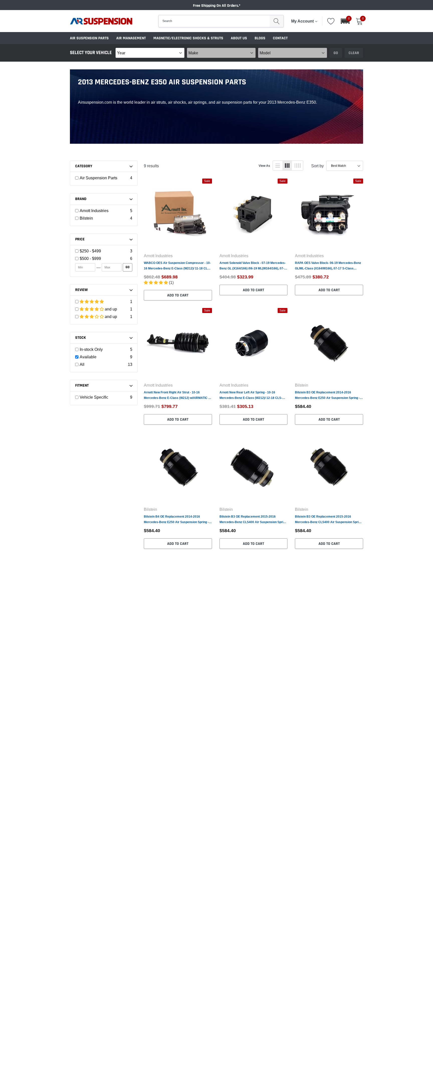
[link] (178, 214)
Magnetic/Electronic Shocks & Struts (188, 38)
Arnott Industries (158, 256)
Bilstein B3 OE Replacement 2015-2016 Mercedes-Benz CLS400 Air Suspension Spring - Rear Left (253, 520)
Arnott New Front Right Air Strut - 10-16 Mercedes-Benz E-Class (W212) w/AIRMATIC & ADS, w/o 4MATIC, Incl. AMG (177, 395)
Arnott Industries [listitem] (94, 210)
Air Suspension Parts (89, 38)
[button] (345, 21)
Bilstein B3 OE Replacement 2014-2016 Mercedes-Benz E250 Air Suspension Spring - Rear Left (327, 395)
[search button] (276, 21)
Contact (280, 38)
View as (264, 166)
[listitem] (104, 251)
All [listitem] (82, 364)
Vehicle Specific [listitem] (94, 397)
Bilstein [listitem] (86, 218)
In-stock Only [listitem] (91, 349)
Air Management (131, 38)
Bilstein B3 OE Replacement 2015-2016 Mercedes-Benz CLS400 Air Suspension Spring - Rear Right (328, 520)
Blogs (260, 38)
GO (128, 267)
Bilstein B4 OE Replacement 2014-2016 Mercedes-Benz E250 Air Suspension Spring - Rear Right (176, 520)
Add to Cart (177, 295)
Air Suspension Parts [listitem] (98, 178)
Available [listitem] (88, 357)
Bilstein (301, 385)
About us (239, 38)
